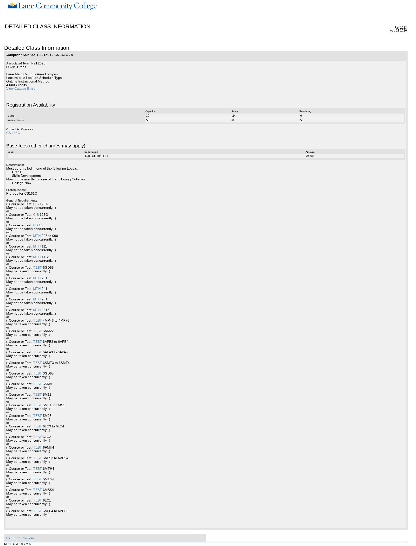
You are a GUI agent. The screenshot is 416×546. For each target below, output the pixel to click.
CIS (36, 204)
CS (35, 225)
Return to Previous (20, 538)
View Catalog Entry (20, 88)
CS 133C (13, 133)
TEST (37, 267)
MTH (37, 236)
